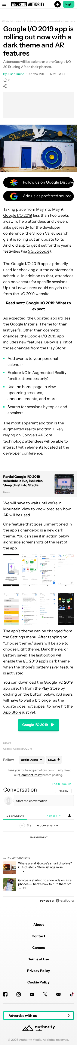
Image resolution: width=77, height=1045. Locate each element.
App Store (12, 712)
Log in (56, 784)
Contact (38, 936)
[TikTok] (72, 994)
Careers (38, 947)
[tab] (15, 815)
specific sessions (52, 282)
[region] (38, 843)
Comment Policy (30, 775)
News (7, 743)
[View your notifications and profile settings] (69, 815)
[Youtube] (32, 994)
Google (7, 748)
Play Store (56, 348)
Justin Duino (15, 74)
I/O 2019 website (34, 293)
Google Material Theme (31, 324)
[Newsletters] (58, 994)
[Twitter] (45, 994)
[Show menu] (4, 4)
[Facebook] (5, 994)
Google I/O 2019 (17, 215)
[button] (38, 4)
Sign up (66, 784)
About (38, 924)
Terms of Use (38, 959)
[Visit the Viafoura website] (65, 900)
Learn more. (70, 21)
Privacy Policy (38, 970)
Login (69, 4)
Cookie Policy (38, 982)
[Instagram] (18, 994)
